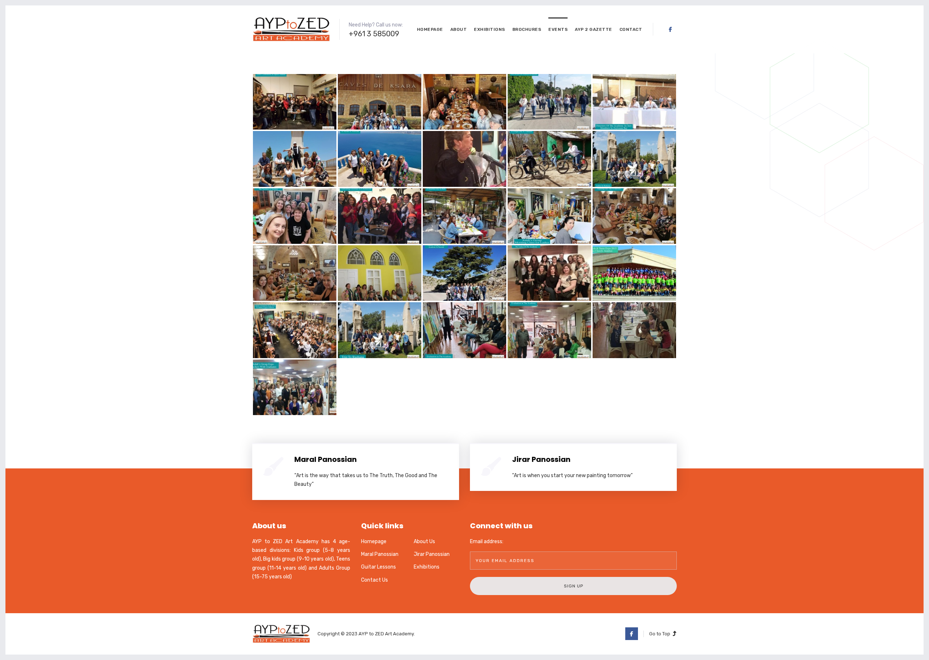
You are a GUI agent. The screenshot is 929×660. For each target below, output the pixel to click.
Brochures (526, 29)
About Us (424, 541)
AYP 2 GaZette (593, 29)
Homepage (430, 29)
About (458, 29)
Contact (630, 29)
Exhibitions (489, 29)
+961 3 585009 (374, 33)
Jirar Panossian (541, 459)
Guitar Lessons (378, 567)
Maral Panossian (325, 459)
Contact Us (374, 580)
